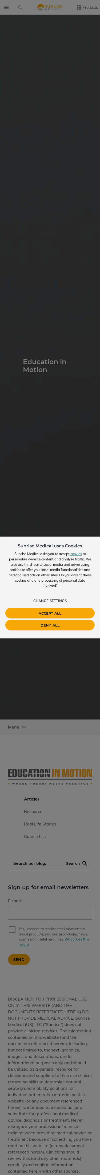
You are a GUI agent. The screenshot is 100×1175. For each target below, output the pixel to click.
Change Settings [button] (50, 601)
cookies (76, 554)
